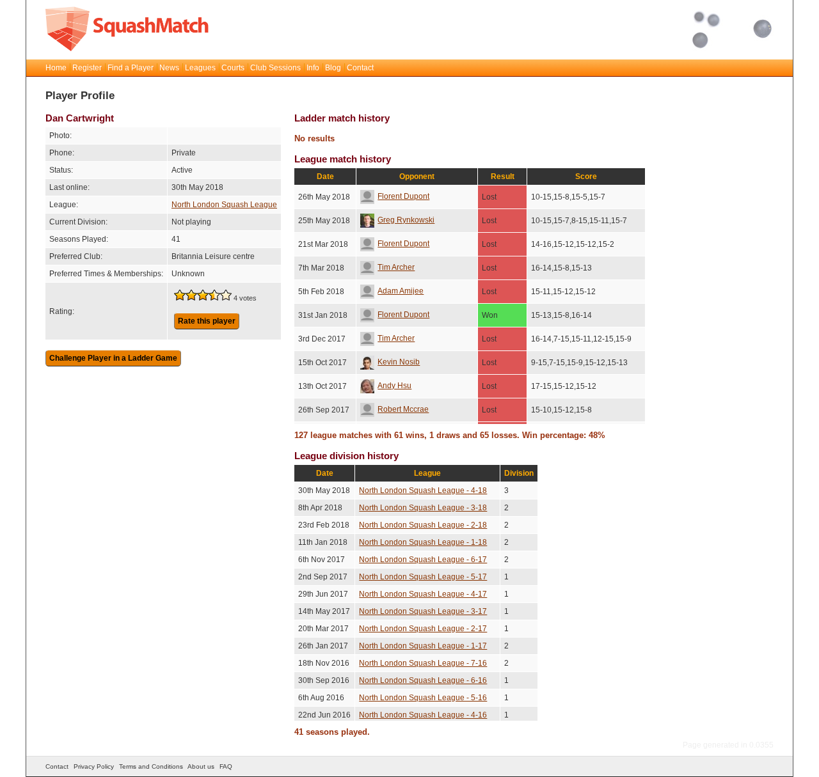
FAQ (225, 766)
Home (56, 67)
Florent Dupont (403, 196)
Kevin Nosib (399, 361)
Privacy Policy (94, 766)
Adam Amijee (401, 290)
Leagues (200, 67)
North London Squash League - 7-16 (423, 663)
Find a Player (130, 67)
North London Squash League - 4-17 (423, 594)
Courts (232, 67)
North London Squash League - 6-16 (423, 680)
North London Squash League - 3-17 (423, 611)
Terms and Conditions (151, 766)
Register (87, 67)
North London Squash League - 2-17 (423, 628)
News (169, 67)
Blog (333, 67)
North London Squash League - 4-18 (423, 490)
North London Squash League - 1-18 (423, 542)
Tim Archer (396, 267)
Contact (360, 67)
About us (200, 766)
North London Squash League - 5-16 (423, 697)
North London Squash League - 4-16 (423, 714)
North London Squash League (224, 204)
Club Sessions (275, 67)
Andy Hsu (394, 385)
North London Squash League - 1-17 (423, 645)
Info (312, 67)
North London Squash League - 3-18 (423, 507)
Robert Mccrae (403, 409)
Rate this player (206, 321)
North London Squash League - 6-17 (423, 559)
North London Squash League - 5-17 (423, 576)
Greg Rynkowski (406, 220)
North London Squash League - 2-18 (423, 525)
